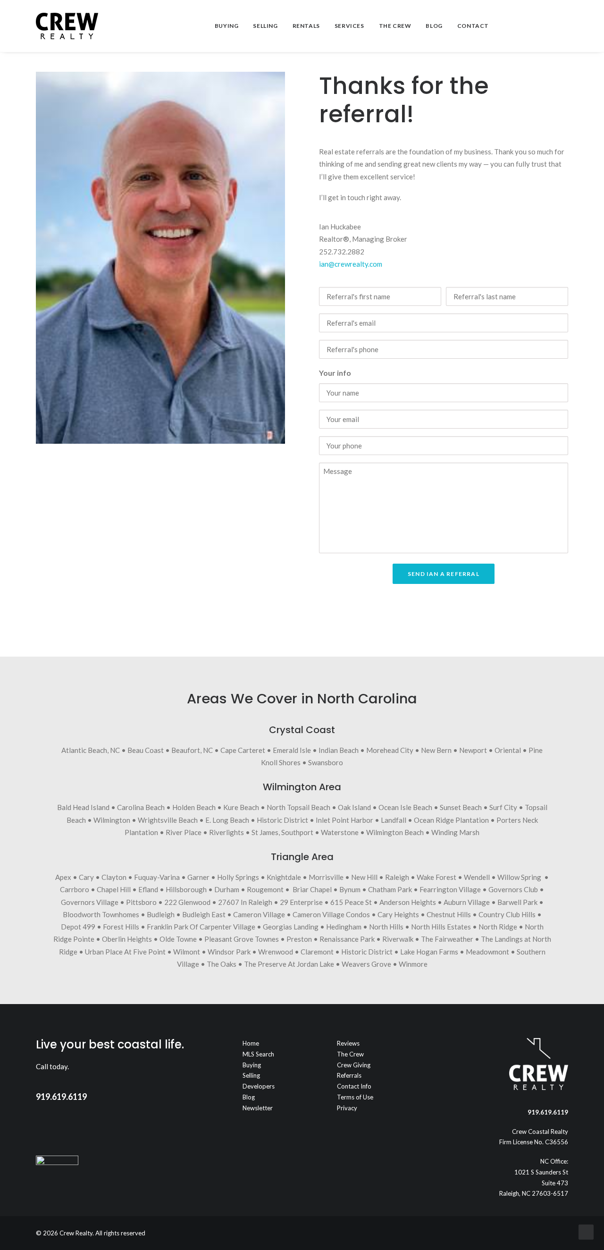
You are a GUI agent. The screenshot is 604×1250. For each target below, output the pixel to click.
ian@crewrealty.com (350, 264)
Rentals (306, 25)
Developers (259, 1086)
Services (349, 25)
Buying (227, 25)
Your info (335, 372)
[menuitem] (226, 26)
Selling (265, 25)
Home (251, 1043)
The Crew (395, 25)
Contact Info (354, 1086)
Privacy (347, 1108)
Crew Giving (353, 1065)
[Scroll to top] (586, 1231)
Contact (473, 25)
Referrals (349, 1075)
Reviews (348, 1043)
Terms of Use (355, 1097)
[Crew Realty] (67, 26)
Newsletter (258, 1108)
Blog (434, 25)
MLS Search (258, 1054)
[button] (520, 26)
